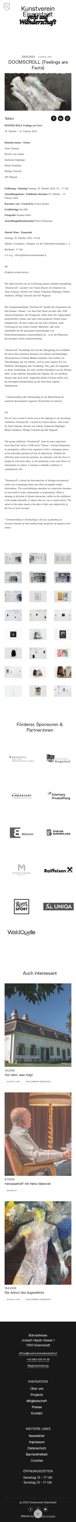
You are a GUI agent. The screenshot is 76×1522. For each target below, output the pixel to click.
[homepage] (7, 6)
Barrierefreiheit (37, 1454)
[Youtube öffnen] (45, 1509)
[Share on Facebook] (54, 118)
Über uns (36, 1388)
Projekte (37, 1395)
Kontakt (37, 1413)
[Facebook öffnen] (30, 1509)
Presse (37, 1407)
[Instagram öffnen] (38, 1509)
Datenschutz (37, 1448)
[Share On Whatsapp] (67, 118)
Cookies (37, 1460)
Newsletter (37, 1436)
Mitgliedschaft (37, 1401)
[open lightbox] (38, 92)
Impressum (37, 1442)
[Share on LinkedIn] (60, 118)
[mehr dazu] (38, 1025)
